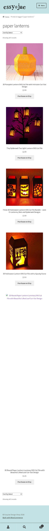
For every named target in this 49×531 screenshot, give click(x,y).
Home (7, 17)
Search (24, 527)
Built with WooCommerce (13, 517)
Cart (38, 525)
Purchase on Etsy (24, 96)
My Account (8, 527)
